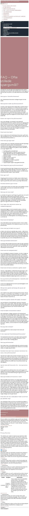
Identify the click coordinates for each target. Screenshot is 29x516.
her (14, 137)
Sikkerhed (6, 13)
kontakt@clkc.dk (4, 3)
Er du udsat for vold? (9, 5)
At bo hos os (7, 7)
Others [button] (2, 501)
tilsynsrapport (7, 17)
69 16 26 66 (3, 2)
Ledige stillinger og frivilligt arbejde (14, 16)
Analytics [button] (2, 470)
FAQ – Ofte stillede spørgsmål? (12, 10)
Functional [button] (3, 457)
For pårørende (7, 11)
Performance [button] (3, 464)
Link (23, 237)
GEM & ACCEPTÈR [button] (5, 506)
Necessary (4, 450)
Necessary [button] (3, 448)
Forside (5, 19)
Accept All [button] (10, 425)
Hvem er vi (6, 14)
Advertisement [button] (4, 493)
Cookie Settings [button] (4, 425)
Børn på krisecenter (9, 8)
